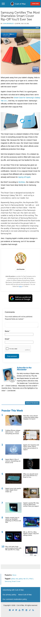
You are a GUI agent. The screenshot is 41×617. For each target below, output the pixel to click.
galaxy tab (14, 579)
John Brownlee (8, 23)
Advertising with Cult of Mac (13, 590)
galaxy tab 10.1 (24, 579)
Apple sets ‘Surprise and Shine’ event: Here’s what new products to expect (31, 447)
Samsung (8, 581)
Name (7, 331)
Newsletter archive (32, 403)
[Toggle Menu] (3, 4)
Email (7, 339)
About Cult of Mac (25, 595)
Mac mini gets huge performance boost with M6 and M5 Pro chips (13, 548)
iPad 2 (31, 579)
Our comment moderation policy (15, 599)
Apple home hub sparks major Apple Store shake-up (13, 490)
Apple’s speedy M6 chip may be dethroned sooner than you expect (31, 504)
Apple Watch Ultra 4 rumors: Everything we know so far (12, 461)
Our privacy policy (9, 595)
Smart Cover (16, 581)
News (37, 27)
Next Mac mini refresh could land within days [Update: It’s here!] (30, 417)
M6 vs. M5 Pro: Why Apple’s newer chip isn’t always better (31, 533)
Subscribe (35, 3)
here (20, 286)
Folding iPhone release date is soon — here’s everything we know (12, 432)
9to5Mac (21, 182)
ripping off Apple (24, 177)
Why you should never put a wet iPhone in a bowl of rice (30, 475)
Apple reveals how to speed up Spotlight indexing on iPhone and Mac (13, 520)
